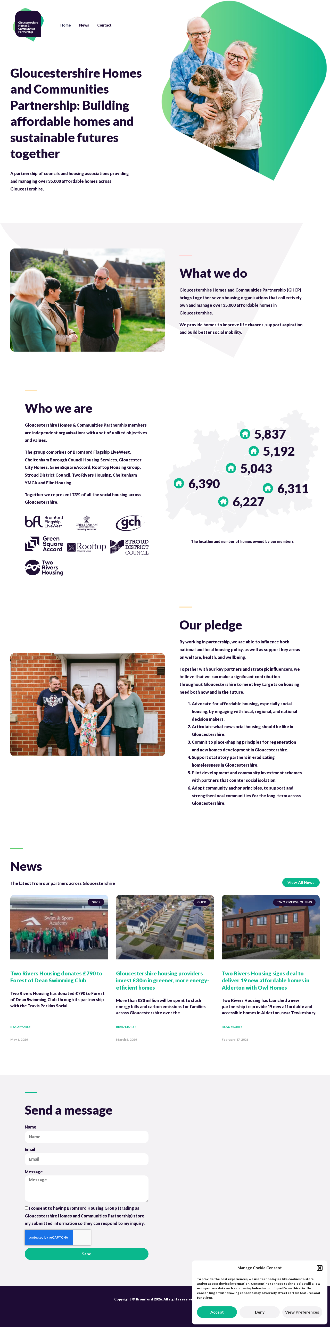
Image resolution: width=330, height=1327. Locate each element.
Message (34, 1171)
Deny (260, 1312)
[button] (319, 1268)
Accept (217, 1312)
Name (30, 1126)
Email (30, 1149)
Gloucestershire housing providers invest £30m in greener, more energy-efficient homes (162, 980)
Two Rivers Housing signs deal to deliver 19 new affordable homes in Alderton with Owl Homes (265, 980)
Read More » (20, 1027)
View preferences (302, 1312)
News (84, 25)
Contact (104, 25)
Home (65, 25)
